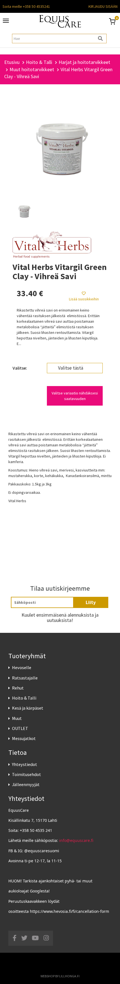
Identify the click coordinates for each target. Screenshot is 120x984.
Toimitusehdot (26, 774)
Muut (17, 718)
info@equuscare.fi (76, 840)
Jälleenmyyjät (26, 784)
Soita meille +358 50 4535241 (26, 6)
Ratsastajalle (25, 678)
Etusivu (12, 62)
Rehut (18, 688)
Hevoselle (21, 667)
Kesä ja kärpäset (27, 708)
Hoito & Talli (24, 698)
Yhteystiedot (24, 764)
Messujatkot (24, 738)
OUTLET (20, 728)
